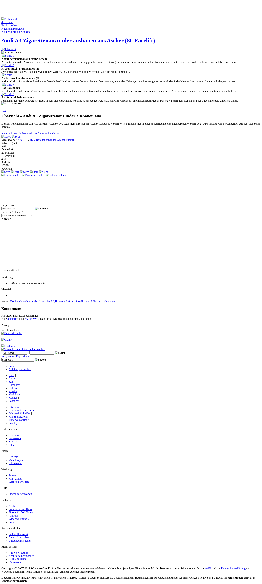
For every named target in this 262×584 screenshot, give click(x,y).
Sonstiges (14, 400)
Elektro (13, 388)
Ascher (61, 139)
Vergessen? (7, 356)
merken (16, 175)
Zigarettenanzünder (45, 139)
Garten (12, 378)
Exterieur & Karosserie (21, 410)
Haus (11, 375)
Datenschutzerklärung (233, 568)
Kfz (11, 381)
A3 (26, 139)
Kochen (13, 397)
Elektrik (70, 139)
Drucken (40, 175)
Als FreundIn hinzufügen (15, 31)
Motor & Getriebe (19, 419)
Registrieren (23, 356)
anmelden (12, 318)
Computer (14, 384)
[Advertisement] (66, 9)
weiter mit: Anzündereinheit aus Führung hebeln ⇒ (30, 133)
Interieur (14, 406)
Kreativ (13, 391)
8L (31, 139)
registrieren (31, 318)
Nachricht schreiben (12, 28)
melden (61, 175)
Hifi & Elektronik (18, 416)
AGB (208, 568)
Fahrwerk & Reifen (19, 413)
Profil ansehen (9, 25)
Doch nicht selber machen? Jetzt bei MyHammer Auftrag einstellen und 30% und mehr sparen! (63, 301)
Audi (20, 139)
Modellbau (15, 394)
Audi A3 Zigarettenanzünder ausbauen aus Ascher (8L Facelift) (78, 40)
